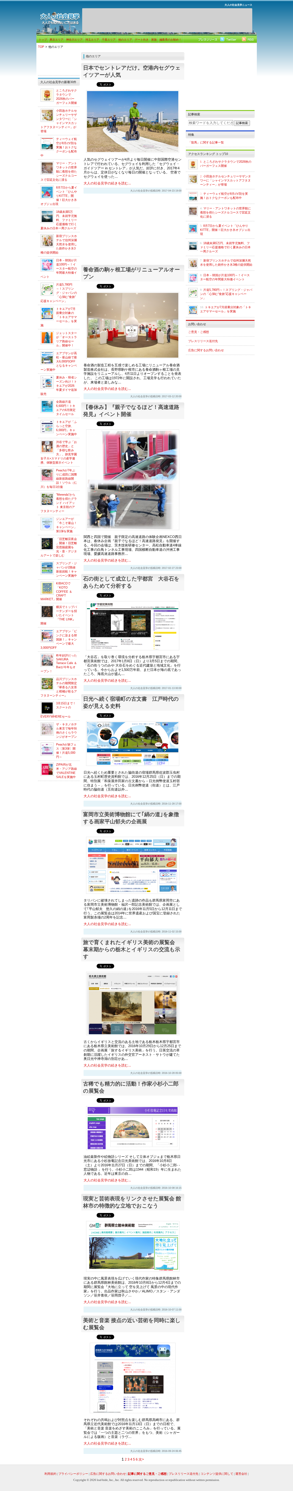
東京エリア (56, 39)
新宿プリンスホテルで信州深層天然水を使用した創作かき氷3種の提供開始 (59, 244)
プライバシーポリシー (73, 1473)
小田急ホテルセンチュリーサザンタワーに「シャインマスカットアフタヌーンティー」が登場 (225, 180)
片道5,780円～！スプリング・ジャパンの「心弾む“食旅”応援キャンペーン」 (59, 293)
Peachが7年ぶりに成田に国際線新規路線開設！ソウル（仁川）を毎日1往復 (59, 479)
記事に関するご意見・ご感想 (147, 1473)
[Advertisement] (167, 20)
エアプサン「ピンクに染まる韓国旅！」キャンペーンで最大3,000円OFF (59, 639)
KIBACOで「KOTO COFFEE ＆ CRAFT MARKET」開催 (56, 591)
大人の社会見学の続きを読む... (107, 183)
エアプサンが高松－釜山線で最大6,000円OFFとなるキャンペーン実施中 (59, 361)
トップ (43, 39)
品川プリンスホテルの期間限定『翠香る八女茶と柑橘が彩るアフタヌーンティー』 (59, 687)
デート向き (142, 39)
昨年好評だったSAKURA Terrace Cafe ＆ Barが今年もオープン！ (59, 663)
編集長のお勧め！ (171, 39)
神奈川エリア (74, 39)
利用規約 (50, 1473)
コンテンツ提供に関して (217, 1473)
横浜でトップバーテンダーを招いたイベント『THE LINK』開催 (59, 615)
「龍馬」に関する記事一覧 (206, 142)
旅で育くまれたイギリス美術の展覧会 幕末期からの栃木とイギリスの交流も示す (131, 949)
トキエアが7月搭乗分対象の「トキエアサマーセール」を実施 (59, 317)
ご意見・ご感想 (198, 332)
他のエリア (125, 39)
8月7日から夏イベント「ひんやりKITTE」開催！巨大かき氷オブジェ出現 (59, 196)
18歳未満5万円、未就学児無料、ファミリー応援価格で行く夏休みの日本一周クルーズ (59, 220)
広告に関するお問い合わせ (206, 350)
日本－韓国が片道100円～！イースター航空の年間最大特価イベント (59, 268)
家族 (154, 39)
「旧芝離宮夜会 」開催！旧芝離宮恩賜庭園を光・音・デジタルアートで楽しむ (59, 547)
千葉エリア (109, 39)
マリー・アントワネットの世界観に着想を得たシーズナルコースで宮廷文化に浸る (59, 171)
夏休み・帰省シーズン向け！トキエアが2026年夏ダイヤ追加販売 (59, 386)
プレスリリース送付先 (203, 341)
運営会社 (241, 1473)
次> (141, 1459)
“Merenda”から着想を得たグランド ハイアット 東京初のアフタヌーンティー (59, 503)
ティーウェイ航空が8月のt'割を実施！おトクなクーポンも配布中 (59, 147)
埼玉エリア (92, 39)
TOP (41, 47)
